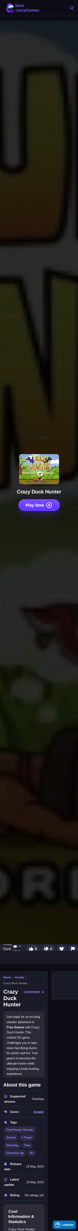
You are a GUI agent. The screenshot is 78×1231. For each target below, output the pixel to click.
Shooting (12, 1145)
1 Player (27, 1137)
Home (7, 977)
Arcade (19, 977)
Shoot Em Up (15, 1153)
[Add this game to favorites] (61, 949)
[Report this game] (73, 949)
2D (31, 1153)
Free (27, 1145)
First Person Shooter (19, 1129)
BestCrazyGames (23, 8)
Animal (11, 1137)
